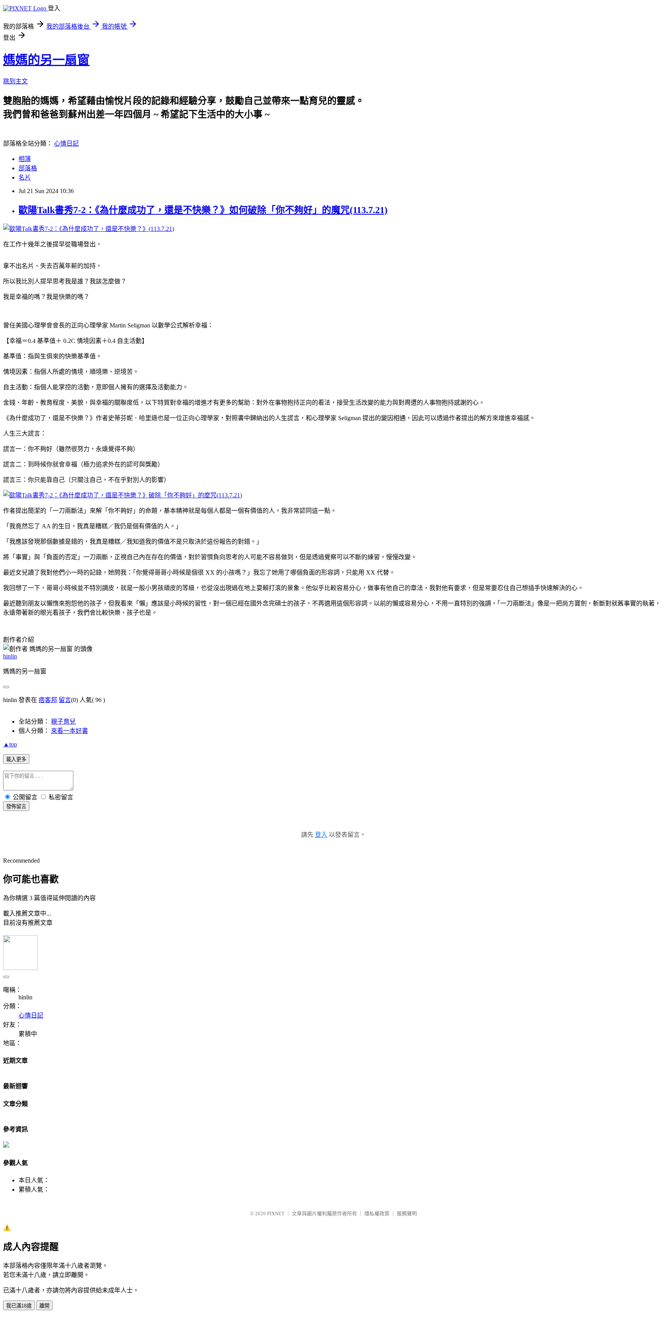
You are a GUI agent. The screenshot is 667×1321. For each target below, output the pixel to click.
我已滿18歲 (19, 1306)
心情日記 (66, 143)
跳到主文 (15, 81)
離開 (44, 1306)
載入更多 (16, 759)
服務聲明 (407, 1213)
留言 (65, 700)
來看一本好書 (69, 730)
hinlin (10, 656)
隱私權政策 (376, 1213)
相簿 (25, 159)
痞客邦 (48, 700)
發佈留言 (16, 806)
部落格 (28, 168)
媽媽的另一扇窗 (46, 60)
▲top (10, 744)
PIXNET (275, 1213)
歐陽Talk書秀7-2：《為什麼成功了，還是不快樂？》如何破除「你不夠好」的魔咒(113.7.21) (203, 210)
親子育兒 (63, 721)
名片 (25, 177)
